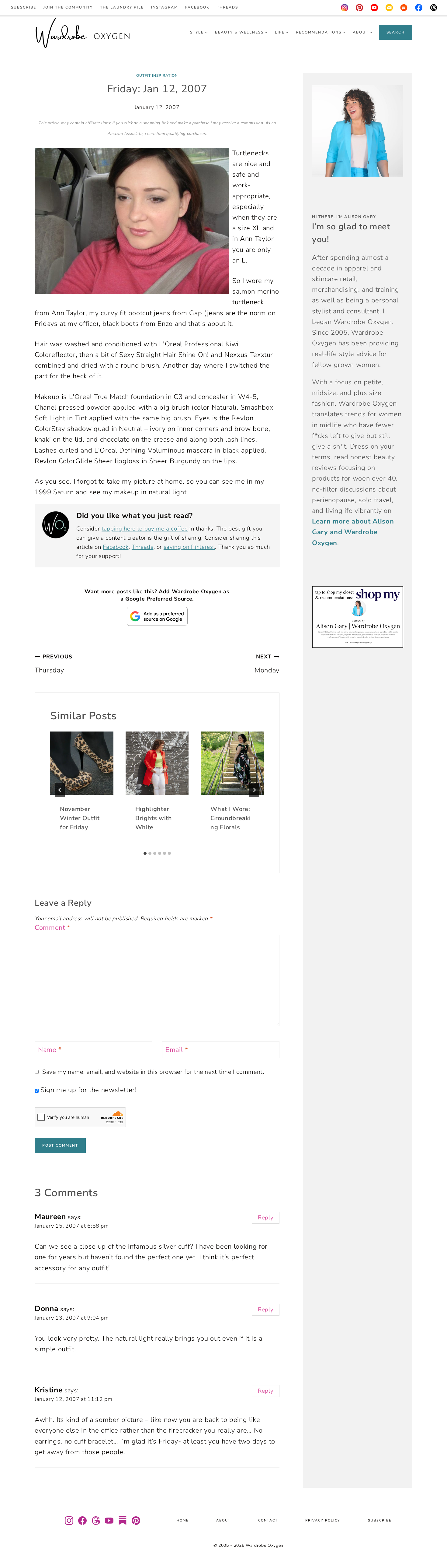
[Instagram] (344, 8)
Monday (267, 664)
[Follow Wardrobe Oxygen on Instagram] (69, 1520)
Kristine (48, 1390)
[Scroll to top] (434, 1539)
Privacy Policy (322, 1520)
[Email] (389, 8)
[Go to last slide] (60, 790)
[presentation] (81, 763)
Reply (265, 1218)
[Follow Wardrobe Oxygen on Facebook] (82, 1520)
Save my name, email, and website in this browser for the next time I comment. (153, 1072)
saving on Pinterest (189, 547)
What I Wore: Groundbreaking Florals (230, 818)
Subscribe (23, 7)
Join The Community (68, 7)
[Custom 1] (404, 8)
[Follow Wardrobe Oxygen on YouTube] (109, 1520)
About (223, 1520)
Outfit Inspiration (157, 75)
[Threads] (434, 8)
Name (50, 1049)
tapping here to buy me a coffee (145, 529)
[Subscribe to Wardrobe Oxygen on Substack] (122, 1520)
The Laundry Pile (122, 7)
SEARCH (395, 32)
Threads (227, 7)
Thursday (53, 664)
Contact (268, 1520)
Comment (52, 927)
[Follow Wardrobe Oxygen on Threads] (96, 1520)
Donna (46, 1308)
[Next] (254, 790)
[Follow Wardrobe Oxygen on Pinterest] (136, 1520)
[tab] (145, 853)
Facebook (197, 7)
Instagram (164, 7)
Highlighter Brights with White (153, 818)
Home (183, 1520)
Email (176, 1049)
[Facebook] (419, 8)
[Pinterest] (359, 8)
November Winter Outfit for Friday (80, 818)
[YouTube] (374, 8)
